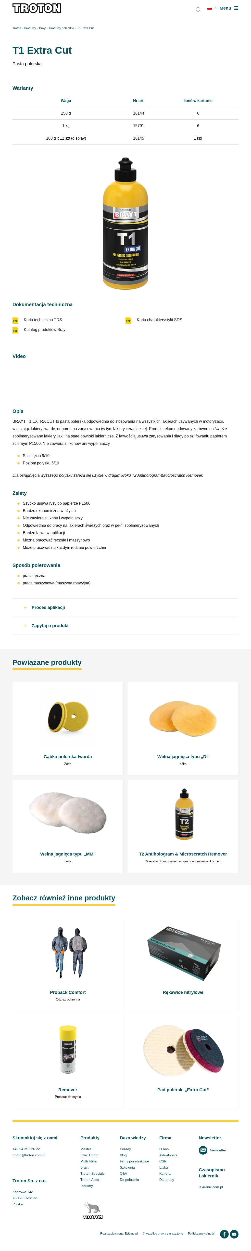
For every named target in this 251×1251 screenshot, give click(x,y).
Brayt (42, 28)
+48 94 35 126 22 (26, 1149)
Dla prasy (166, 1180)
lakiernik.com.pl (211, 1187)
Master (85, 1149)
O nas (164, 1149)
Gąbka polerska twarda (68, 728)
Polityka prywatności (201, 1233)
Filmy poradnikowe (134, 1161)
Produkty (30, 28)
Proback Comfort (68, 964)
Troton (17, 28)
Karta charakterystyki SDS (159, 320)
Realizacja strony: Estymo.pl (119, 1233)
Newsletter (218, 1150)
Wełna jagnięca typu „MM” (68, 826)
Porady (125, 1149)
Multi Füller (89, 1161)
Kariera (165, 1173)
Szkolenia (127, 1167)
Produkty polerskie (61, 28)
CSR (162, 1161)
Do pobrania (129, 1180)
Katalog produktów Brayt (45, 330)
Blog (123, 1155)
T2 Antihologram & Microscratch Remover (183, 826)
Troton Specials (92, 1173)
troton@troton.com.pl (29, 1155)
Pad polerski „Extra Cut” (183, 1061)
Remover (68, 1061)
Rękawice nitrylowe (183, 964)
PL (215, 8)
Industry (86, 1186)
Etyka (163, 1167)
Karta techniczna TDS (43, 320)
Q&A (123, 1173)
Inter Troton (89, 1155)
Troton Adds (89, 1180)
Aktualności (168, 1155)
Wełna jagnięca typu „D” (183, 728)
